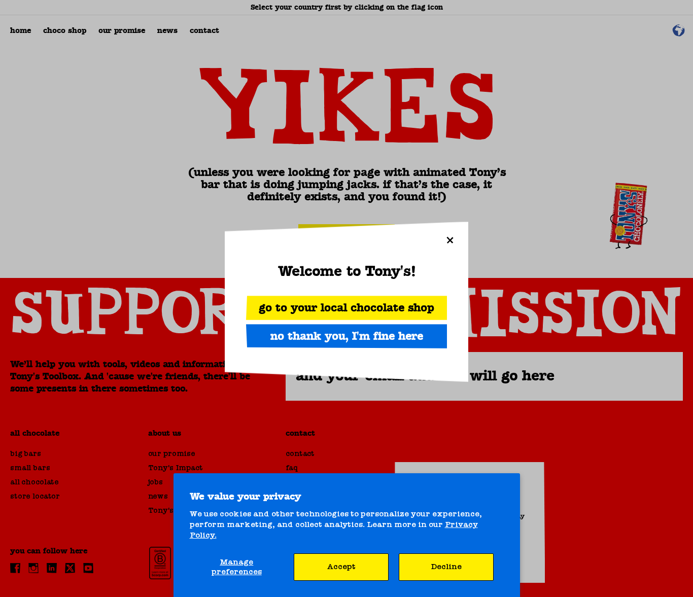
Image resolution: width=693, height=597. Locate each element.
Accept (341, 566)
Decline (446, 566)
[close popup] (450, 240)
